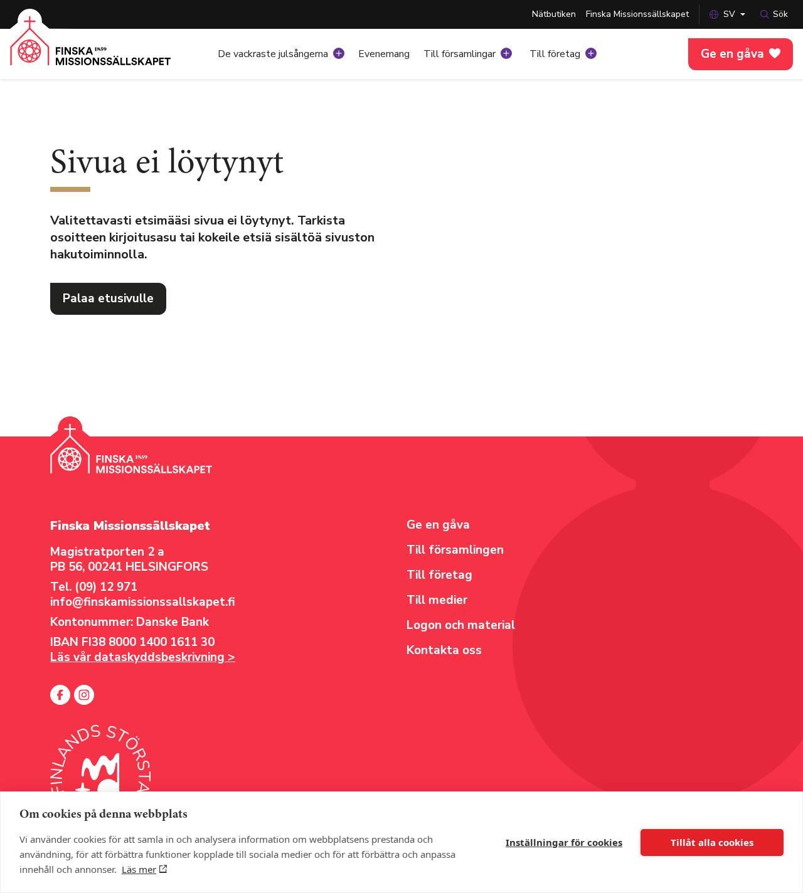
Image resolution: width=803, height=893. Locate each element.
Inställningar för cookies (564, 842)
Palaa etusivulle (108, 298)
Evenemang (384, 54)
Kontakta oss (444, 650)
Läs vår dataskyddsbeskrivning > (142, 657)
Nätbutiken (554, 14)
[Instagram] (84, 695)
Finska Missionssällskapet (637, 14)
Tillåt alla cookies (712, 842)
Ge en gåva (732, 54)
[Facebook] (60, 695)
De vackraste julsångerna (273, 54)
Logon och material (461, 625)
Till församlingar (459, 54)
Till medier (437, 600)
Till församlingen (455, 550)
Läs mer (139, 869)
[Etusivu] (90, 50)
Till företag (554, 54)
